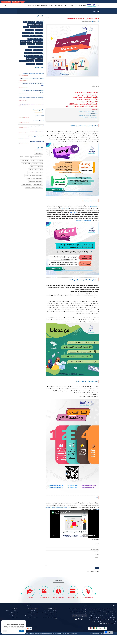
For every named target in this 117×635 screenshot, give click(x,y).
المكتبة (76, 5)
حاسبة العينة (31, 5)
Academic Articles (39, 61)
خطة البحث (26, 27)
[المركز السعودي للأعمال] (102, 628)
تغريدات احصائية (30, 58)
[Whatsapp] (82, 619)
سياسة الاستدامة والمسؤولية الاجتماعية (47, 633)
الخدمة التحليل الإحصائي (37, 163)
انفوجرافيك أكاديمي (68, 5)
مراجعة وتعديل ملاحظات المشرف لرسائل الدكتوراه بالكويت (32, 78)
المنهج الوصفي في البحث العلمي (37, 131)
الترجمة (25, 21)
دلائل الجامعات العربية (38, 41)
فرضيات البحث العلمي (39, 115)
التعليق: (97, 554)
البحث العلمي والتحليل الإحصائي (35, 169)
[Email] (76, 619)
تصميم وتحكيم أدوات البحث (87, 597)
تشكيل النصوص (44, 5)
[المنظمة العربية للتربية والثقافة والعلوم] (96, 628)
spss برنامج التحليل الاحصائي (36, 166)
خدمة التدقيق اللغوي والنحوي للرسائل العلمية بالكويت (33, 73)
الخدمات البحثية (40, 64)
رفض (5, 630)
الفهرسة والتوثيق (39, 32)
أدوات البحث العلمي (30, 30)
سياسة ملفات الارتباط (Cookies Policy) (32, 633)
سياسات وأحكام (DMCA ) (59, 633)
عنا (85, 5)
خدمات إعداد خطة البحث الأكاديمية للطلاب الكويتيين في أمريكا (32, 104)
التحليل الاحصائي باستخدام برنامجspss (34, 178)
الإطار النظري (31, 21)
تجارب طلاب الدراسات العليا (28, 32)
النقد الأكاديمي (44, 597)
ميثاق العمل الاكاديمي (58, 5)
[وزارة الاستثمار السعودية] (105, 628)
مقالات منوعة (28, 49)
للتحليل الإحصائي (65, 208)
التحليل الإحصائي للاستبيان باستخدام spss (33, 175)
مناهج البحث (23, 44)
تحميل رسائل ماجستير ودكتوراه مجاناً (35, 38)
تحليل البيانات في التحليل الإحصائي (35, 172)
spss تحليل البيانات (25, 163)
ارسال (97, 568)
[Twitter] (82, 615)
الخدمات (80, 5)
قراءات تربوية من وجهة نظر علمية (26, 61)
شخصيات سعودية (39, 58)
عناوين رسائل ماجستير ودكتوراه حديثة (35, 24)
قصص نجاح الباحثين (30, 64)
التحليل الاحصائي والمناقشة (26, 41)
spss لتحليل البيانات (38, 184)
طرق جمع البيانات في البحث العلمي (37, 141)
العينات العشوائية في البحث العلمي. (83, 220)
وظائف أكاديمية (28, 55)
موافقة (21, 630)
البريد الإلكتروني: (95, 549)
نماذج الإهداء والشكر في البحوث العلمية (36, 136)
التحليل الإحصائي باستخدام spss (35, 181)
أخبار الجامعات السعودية (38, 55)
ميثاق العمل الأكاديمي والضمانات (71, 633)
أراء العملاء (37, 5)
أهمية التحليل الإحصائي (26, 184)
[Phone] (79, 619)
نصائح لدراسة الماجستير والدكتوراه (36, 47)
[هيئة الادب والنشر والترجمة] (91, 628)
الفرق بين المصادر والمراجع (38, 120)
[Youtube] (73, 615)
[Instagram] (76, 615)
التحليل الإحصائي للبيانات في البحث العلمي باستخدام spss (30, 157)
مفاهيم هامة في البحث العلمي (37, 27)
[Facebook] (85, 615)
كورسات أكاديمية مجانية (38, 49)
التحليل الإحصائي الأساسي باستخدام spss (33, 187)
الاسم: (97, 543)
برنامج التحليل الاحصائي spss (36, 160)
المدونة (50, 5)
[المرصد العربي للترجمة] (99, 628)
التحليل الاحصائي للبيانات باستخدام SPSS (83, 19)
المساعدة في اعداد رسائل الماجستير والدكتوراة (34, 52)
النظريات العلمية (26, 35)
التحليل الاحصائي (38, 153)
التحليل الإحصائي (93, 206)
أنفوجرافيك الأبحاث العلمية (37, 35)
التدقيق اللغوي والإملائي (58, 597)
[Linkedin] (79, 615)
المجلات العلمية (39, 44)
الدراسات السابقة (39, 30)
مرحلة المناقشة (39, 21)
